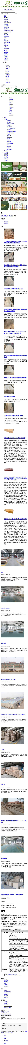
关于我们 (6, 50)
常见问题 (6, 55)
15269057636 (4, 1012)
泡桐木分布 (3, 643)
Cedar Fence (9, 137)
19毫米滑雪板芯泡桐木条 (9, 396)
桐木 (2, 572)
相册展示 (6, 59)
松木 (8, 144)
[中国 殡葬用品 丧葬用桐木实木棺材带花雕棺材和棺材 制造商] (9, 435)
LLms (4, 1032)
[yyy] (14, 200)
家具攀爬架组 (10, 143)
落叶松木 (9, 141)
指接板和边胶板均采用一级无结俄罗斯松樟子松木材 (15, 377)
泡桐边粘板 (9, 126)
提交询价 (6, 981)
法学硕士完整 (9, 1032)
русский (11, 104)
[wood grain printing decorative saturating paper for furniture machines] (12, 891)
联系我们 (6, 53)
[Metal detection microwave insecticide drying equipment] (12, 711)
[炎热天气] (12, 781)
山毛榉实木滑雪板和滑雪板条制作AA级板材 (13, 415)
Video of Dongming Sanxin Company (12, 1018)
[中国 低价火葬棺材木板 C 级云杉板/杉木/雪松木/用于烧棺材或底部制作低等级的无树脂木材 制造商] (9, 262)
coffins (8, 147)
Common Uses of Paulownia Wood (15, 976)
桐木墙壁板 (9, 149)
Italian (10, 110)
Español (10, 105)
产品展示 (6, 17)
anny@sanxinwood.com (9, 10)
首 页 (5, 16)
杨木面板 (9, 122)
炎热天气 (3, 784)
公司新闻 (6, 221)
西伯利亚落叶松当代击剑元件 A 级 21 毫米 (13, 288)
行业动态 (11, 216)
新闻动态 (6, 56)
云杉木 (8, 138)
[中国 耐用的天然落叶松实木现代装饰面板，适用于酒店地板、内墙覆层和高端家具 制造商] (9, 306)
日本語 (10, 108)
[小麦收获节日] (12, 855)
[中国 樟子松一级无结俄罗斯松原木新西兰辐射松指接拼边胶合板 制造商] (9, 352)
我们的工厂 (6, 1004)
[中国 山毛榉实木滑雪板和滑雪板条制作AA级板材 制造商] (9, 412)
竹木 (8, 140)
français (10, 102)
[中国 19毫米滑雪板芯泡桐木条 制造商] (9, 393)
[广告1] (14, 171)
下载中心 (6, 58)
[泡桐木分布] (12, 640)
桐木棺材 (9, 120)
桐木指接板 (9, 129)
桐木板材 (9, 135)
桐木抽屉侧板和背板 (11, 131)
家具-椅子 (9, 146)
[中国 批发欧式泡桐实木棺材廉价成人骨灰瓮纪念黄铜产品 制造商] (9, 516)
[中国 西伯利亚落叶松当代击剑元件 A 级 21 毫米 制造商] (9, 285)
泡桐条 (8, 134)
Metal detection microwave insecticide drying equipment (13, 714)
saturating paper (10, 132)
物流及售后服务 (7, 1007)
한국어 (10, 111)
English (10, 97)
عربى (10, 113)
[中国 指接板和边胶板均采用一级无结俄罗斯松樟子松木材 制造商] (9, 374)
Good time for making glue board (8, 679)
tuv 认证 (2, 749)
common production (8, 1006)
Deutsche (11, 100)
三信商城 (23, 1018)
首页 (2, 216)
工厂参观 (6, 52)
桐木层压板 (6, 27)
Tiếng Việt (11, 115)
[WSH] (14, 180)
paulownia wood (10, 123)
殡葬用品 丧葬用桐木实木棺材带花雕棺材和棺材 (14, 438)
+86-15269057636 (8, 9)
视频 (5, 983)
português (11, 107)
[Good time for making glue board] (12, 676)
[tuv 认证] (12, 746)
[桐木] (12, 569)
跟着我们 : (3, 1017)
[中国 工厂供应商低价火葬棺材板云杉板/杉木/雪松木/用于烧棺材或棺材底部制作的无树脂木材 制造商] (9, 238)
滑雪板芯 (9, 125)
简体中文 (11, 99)
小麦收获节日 (4, 858)
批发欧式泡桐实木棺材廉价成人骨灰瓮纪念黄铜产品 (15, 519)
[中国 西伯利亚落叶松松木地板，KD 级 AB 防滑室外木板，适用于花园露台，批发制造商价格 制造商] (9, 328)
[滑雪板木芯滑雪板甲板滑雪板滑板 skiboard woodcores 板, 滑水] (12, 817)
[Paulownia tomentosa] (12, 605)
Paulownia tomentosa (5, 608)
